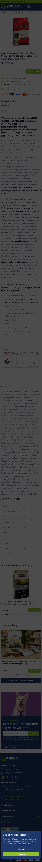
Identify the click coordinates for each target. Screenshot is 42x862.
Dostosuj (21, 849)
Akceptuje (21, 854)
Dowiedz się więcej (24, 844)
